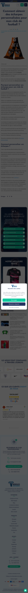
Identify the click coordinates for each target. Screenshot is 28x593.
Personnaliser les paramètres (14, 307)
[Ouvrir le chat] (25, 590)
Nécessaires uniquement (14, 304)
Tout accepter (14, 300)
